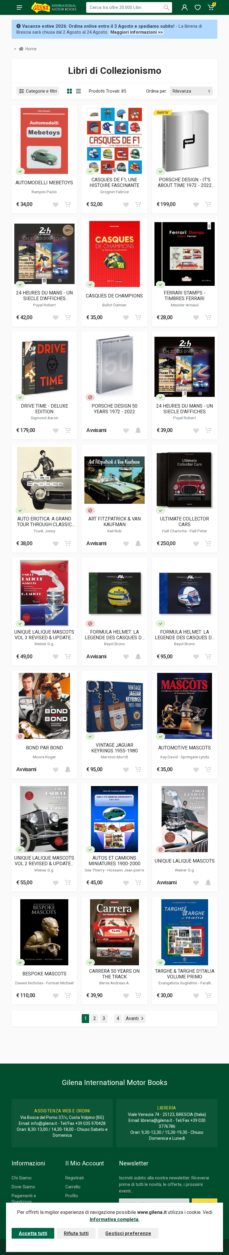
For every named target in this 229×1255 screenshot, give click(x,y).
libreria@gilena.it (156, 1120)
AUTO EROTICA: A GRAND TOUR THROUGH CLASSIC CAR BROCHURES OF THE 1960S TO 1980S (44, 521)
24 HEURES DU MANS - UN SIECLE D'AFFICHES (184, 408)
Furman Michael (60, 982)
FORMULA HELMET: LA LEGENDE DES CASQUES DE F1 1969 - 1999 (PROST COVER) (184, 634)
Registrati (74, 1178)
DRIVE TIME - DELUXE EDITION (44, 408)
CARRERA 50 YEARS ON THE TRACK (114, 974)
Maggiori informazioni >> (136, 32)
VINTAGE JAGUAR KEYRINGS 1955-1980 (114, 748)
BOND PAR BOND (44, 748)
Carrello (73, 1186)
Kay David (169, 756)
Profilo (71, 1195)
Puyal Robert (44, 305)
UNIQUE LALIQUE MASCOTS (185, 861)
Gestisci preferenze (128, 1233)
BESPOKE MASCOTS (44, 974)
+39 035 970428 (90, 1123)
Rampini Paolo (44, 191)
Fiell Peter (198, 530)
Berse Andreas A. (114, 982)
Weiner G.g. (44, 643)
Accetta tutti (33, 1233)
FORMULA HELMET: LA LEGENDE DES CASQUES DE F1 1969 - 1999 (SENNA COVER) (114, 634)
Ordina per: (156, 91)
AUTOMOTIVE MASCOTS (184, 748)
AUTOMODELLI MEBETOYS (44, 182)
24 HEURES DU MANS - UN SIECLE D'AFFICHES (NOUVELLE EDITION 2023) (44, 295)
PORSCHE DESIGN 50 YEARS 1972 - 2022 (114, 408)
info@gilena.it (44, 1123)
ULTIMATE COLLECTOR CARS (184, 521)
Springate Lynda (195, 756)
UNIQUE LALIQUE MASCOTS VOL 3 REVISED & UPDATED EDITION (44, 634)
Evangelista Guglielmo (178, 982)
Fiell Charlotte (175, 530)
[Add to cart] (67, 204)
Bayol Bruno (114, 643)
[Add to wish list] (55, 204)
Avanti (132, 1018)
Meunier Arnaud (185, 305)
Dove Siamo (23, 1186)
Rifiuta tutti (76, 1233)
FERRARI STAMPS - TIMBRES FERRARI (184, 295)
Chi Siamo (22, 1178)
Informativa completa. (115, 1219)
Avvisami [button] (96, 430)
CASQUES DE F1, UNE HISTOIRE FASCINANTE (114, 182)
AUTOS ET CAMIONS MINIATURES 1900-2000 (114, 860)
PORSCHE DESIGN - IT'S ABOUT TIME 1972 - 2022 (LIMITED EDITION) (185, 182)
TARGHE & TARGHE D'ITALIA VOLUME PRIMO (184, 974)
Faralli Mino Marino (192, 985)
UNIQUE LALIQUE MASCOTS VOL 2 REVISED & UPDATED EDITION (44, 860)
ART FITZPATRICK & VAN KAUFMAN (114, 521)
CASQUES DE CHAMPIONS (114, 296)
